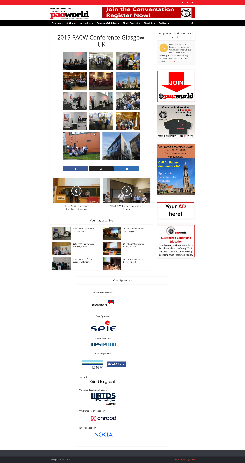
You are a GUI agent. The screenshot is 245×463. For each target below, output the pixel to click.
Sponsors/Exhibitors (107, 23)
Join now (172, 61)
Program (56, 23)
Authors (70, 23)
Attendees (85, 23)
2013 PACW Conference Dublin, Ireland (133, 245)
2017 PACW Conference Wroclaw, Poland (83, 245)
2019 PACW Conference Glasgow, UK (83, 229)
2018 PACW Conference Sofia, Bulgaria (133, 229)
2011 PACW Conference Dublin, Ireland (133, 260)
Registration (180, 459)
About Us (148, 23)
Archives (163, 23)
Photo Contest (130, 23)
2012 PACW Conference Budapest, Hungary (83, 260)
